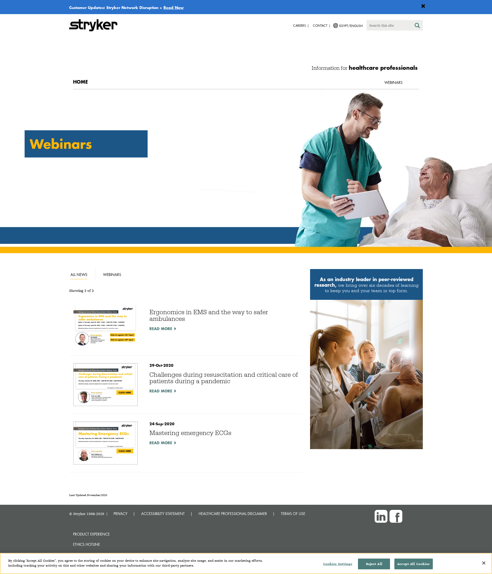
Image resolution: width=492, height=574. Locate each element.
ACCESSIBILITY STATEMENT (163, 513)
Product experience (91, 534)
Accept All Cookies (413, 564)
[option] (246, 171)
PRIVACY (120, 513)
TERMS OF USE (293, 513)
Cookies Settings (337, 564)
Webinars (393, 82)
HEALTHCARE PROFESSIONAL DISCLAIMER (233, 513)
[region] (246, 563)
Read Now (173, 7)
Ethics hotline (86, 544)
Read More (160, 328)
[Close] (483, 563)
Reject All (374, 564)
